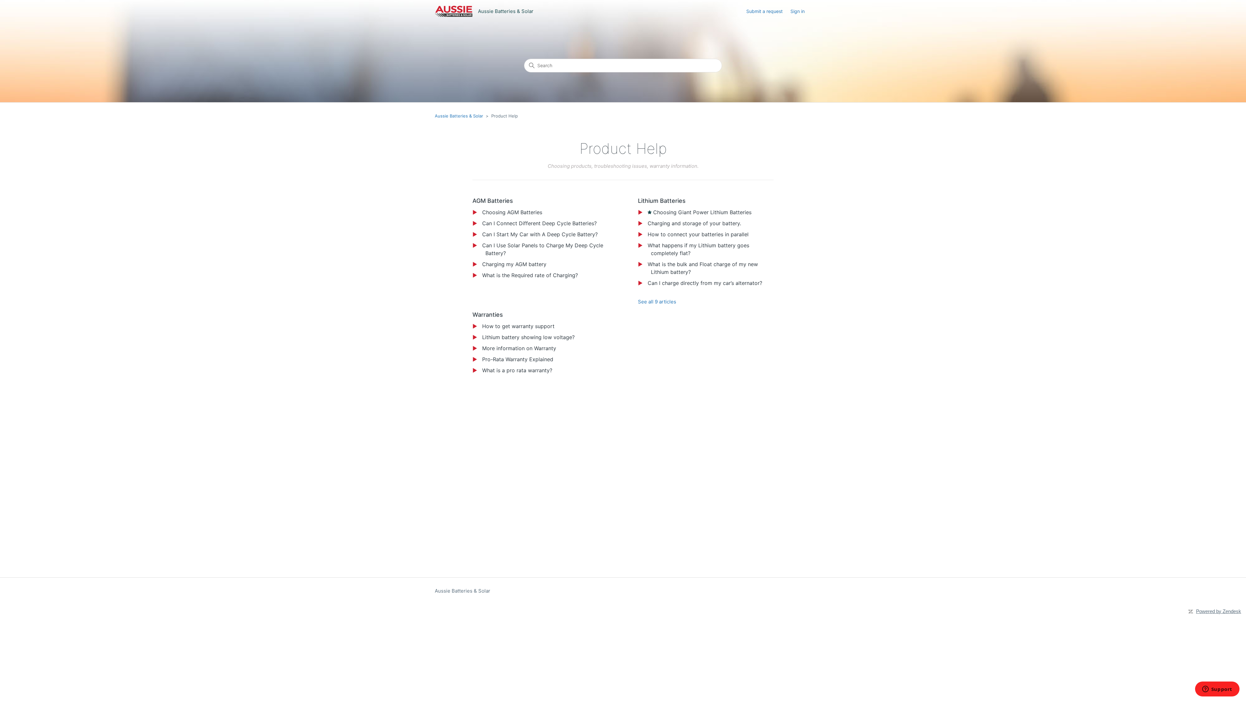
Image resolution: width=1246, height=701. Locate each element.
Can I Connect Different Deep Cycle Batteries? (539, 223)
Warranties (487, 314)
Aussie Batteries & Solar (459, 115)
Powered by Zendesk (1218, 611)
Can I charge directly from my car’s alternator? (705, 283)
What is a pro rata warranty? (517, 370)
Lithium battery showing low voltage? (528, 337)
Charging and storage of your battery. (694, 223)
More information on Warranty (519, 348)
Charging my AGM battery (514, 264)
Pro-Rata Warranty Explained (517, 359)
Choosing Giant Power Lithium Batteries (702, 212)
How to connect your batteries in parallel (698, 234)
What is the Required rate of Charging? (530, 275)
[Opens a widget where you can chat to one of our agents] (1217, 690)
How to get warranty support (518, 326)
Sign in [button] (797, 11)
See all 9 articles (657, 302)
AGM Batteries (492, 200)
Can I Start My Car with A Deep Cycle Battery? (540, 234)
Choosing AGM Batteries (512, 212)
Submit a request (764, 11)
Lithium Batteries (662, 200)
